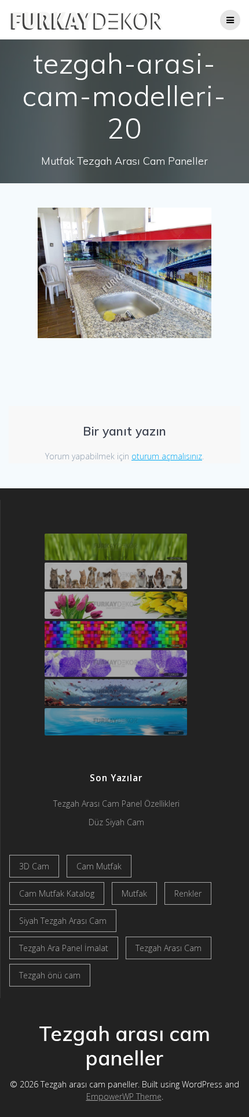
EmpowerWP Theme (124, 1096)
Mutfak (134, 893)
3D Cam (34, 866)
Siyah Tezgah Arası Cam (63, 920)
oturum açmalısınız (166, 456)
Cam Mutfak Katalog (56, 893)
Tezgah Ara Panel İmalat (63, 947)
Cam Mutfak (99, 866)
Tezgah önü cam (49, 975)
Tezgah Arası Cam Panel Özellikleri (116, 803)
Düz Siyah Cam (116, 822)
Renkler (188, 893)
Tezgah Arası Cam (169, 947)
